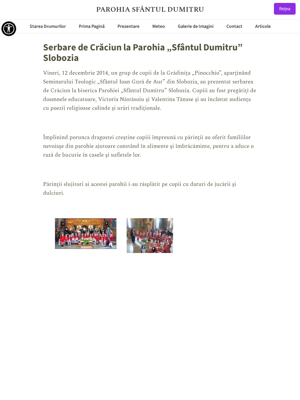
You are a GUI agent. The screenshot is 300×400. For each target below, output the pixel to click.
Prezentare (128, 26)
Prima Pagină (92, 26)
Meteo (158, 26)
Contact (234, 26)
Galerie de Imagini (196, 26)
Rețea (284, 9)
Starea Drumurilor (48, 26)
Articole (263, 26)
